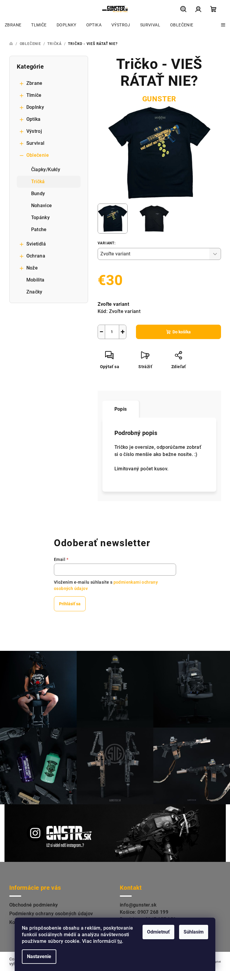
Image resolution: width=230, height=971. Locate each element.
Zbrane (34, 83)
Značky (34, 292)
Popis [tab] (120, 409)
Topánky (40, 217)
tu (119, 941)
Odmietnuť (158, 932)
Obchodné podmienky (33, 905)
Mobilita (35, 280)
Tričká (38, 181)
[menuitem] (13, 25)
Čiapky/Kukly (45, 169)
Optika (33, 119)
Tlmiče (34, 95)
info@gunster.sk (138, 905)
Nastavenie (39, 956)
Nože (32, 268)
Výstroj (34, 131)
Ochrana (36, 256)
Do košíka (181, 331)
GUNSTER (159, 99)
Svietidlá (36, 244)
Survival (35, 143)
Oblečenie (37, 155)
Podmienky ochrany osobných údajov (51, 913)
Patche (39, 229)
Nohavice (41, 205)
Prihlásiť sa (70, 603)
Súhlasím (194, 932)
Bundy (38, 193)
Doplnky (35, 107)
